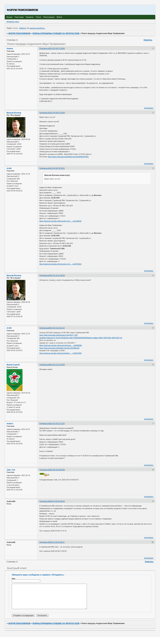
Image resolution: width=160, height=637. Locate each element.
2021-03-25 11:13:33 (57, 423)
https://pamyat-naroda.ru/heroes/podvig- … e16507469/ (60, 353)
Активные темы (13, 21)
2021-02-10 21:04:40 (57, 275)
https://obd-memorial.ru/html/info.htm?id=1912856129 (59, 348)
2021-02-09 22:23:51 (57, 168)
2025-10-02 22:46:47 (57, 542)
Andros (10, 48)
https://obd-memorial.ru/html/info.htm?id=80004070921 (68, 157)
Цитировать (148, 108)
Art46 (9, 168)
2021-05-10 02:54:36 (57, 470)
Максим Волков (14, 113)
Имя (13, 579)
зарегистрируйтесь (37, 28)
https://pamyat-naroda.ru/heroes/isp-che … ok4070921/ (60, 264)
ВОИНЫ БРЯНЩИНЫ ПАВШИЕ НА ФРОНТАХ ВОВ (55, 33)
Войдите (22, 28)
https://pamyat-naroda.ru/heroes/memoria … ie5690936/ (60, 345)
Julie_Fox (11, 470)
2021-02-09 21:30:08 (57, 113)
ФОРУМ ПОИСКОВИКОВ (19, 33)
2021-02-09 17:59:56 (57, 48)
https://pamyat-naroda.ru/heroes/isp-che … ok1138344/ (60, 221)
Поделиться (44, 48)
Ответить (148, 40)
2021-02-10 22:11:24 (57, 328)
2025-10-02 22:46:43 (57, 501)
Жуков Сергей (13, 365)
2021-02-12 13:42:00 (57, 365)
